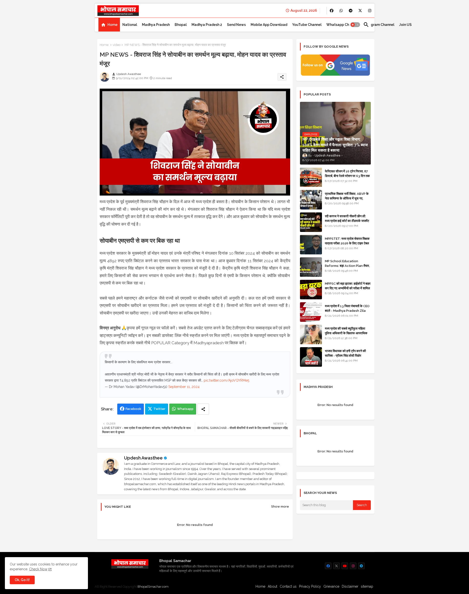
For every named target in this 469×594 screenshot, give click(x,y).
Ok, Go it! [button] (22, 580)
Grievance (331, 586)
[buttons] (332, 10)
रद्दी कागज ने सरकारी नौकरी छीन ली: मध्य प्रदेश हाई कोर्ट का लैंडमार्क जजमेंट (347, 218)
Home (112, 25)
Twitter (159, 409)
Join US (405, 25)
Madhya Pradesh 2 (207, 25)
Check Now (38, 569)
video (116, 45)
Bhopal (181, 25)
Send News (236, 25)
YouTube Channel (306, 25)
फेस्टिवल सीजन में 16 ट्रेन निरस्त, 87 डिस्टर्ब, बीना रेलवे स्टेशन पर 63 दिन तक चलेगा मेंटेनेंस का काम (347, 175)
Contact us (288, 586)
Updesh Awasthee (143, 457)
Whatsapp (185, 409)
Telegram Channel (378, 25)
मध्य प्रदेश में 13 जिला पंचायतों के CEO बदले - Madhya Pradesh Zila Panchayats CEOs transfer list (347, 312)
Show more (280, 506)
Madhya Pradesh (156, 25)
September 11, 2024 (184, 387)
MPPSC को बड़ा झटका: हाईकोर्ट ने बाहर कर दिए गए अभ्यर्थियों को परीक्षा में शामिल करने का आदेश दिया (348, 288)
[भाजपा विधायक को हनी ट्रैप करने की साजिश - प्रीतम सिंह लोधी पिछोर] (311, 357)
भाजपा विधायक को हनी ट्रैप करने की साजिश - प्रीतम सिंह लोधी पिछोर (345, 353)
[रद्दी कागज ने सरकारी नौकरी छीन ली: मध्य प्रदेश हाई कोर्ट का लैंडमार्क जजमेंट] (311, 222)
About (272, 586)
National (129, 25)
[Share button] (203, 409)
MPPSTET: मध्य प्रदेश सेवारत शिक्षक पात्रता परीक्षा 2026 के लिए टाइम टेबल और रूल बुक (347, 243)
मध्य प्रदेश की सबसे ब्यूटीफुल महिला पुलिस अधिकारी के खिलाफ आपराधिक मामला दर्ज (346, 333)
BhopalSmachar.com (153, 586)
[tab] (109, 24)
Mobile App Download (269, 25)
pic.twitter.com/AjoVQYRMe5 (226, 380)
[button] (355, 24)
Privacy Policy (310, 586)
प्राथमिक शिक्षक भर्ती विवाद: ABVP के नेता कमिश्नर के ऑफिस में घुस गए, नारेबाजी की (347, 198)
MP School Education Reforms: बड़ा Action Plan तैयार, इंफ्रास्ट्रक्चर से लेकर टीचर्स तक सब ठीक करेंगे (347, 267)
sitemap (367, 586)
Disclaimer (350, 586)
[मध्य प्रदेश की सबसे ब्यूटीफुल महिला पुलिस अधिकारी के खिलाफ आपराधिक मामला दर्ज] (311, 334)
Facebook (133, 409)
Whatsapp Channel (342, 25)
